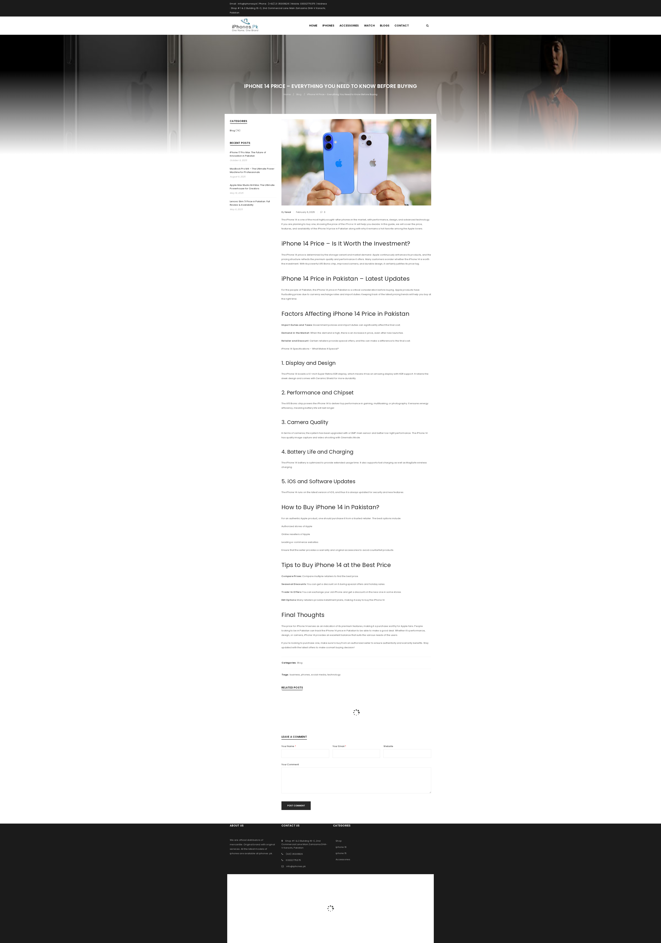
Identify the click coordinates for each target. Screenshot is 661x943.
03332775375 (293, 860)
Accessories (343, 859)
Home (287, 94)
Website (388, 746)
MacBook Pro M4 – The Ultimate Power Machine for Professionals (252, 170)
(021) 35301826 (294, 854)
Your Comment (290, 764)
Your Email (339, 746)
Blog (299, 94)
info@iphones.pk (296, 866)
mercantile (236, 844)
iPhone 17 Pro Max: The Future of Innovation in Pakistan (248, 154)
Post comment (296, 805)
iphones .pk (265, 853)
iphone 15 (341, 853)
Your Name (288, 746)
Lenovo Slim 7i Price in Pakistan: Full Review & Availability (250, 203)
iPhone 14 (350, 224)
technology (334, 674)
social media (318, 674)
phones (305, 674)
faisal (288, 212)
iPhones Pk (323, 876)
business (295, 674)
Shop (339, 841)
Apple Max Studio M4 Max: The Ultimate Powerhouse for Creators (252, 186)
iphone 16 (341, 847)
